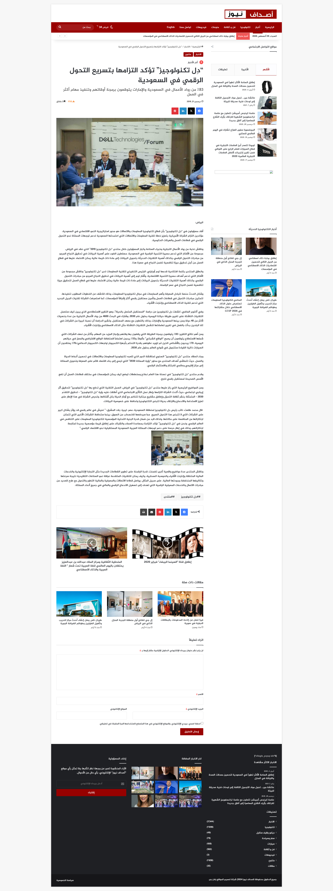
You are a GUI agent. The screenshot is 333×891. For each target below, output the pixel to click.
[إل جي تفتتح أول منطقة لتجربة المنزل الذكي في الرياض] (129, 604)
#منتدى (168, 497)
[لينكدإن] (183, 111)
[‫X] (191, 111)
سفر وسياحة (268, 838)
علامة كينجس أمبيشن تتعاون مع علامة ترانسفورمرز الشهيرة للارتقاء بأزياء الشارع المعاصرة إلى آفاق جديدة (234, 117)
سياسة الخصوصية (65, 880)
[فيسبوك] (199, 111)
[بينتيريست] (175, 111)
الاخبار (187, 47)
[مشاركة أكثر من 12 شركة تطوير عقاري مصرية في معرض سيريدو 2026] (166, 801)
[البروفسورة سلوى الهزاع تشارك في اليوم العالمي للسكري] (267, 134)
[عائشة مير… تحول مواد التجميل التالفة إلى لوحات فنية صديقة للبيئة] (267, 102)
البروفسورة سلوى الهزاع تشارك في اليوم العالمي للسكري (234, 132)
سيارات (271, 844)
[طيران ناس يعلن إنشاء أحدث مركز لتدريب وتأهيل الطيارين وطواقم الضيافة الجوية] (79, 604)
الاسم (199, 694)
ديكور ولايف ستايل (265, 833)
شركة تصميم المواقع (226, 879)
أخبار (257, 27)
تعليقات (222, 69)
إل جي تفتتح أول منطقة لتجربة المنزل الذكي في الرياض (207, 36)
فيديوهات (201, 27)
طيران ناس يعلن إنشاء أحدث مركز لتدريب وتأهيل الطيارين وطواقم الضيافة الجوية (80, 622)
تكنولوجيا (245, 27)
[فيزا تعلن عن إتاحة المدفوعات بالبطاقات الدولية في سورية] (180, 604)
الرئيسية (269, 27)
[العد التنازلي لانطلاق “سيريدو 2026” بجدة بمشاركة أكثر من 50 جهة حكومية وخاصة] (142, 787)
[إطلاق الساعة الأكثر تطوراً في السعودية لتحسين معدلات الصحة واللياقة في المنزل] (267, 87)
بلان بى (212, 879)
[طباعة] (143, 512)
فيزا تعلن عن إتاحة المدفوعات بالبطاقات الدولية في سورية (182, 621)
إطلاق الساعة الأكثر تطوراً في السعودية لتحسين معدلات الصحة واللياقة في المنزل (233, 84)
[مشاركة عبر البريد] (151, 512)
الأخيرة (245, 69)
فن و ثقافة (230, 27)
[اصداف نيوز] (251, 14)
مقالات (271, 866)
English (171, 27)
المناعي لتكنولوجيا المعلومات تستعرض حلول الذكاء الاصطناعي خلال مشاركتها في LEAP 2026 (226, 305)
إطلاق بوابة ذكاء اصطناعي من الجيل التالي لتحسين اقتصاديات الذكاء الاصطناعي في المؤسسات (262, 263)
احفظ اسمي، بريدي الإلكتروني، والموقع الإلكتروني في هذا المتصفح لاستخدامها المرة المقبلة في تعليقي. (149, 724)
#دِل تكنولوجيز (190, 497)
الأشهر (266, 69)
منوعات (215, 27)
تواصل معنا (185, 27)
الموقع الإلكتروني (118, 709)
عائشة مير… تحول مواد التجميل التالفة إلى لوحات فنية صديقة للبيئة (235, 100)
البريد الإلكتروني (194, 709)
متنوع (188, 54)
